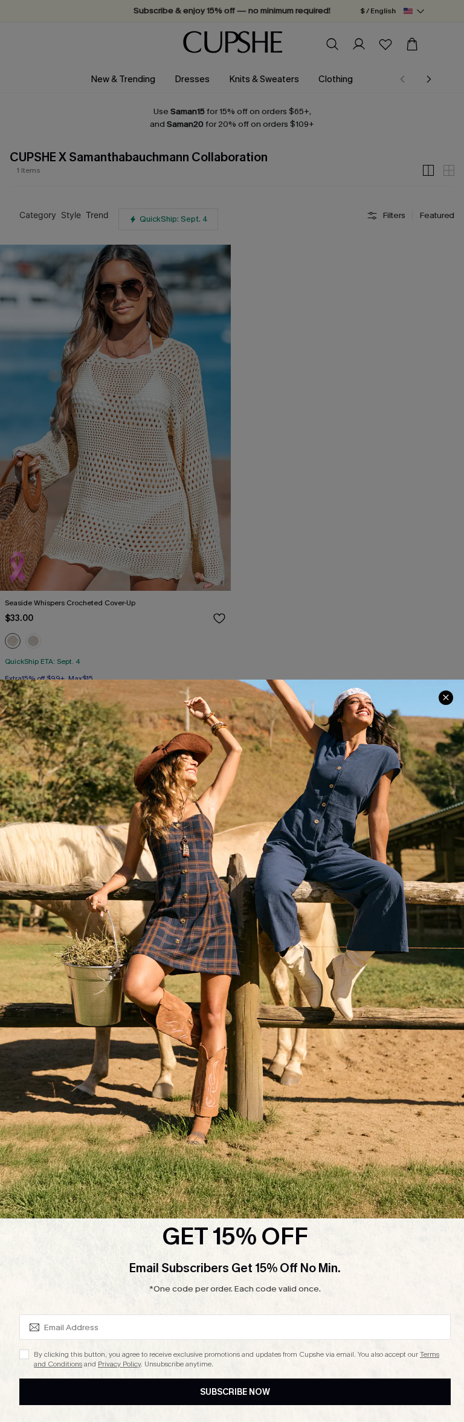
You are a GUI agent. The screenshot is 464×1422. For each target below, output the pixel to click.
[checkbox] (24, 1354)
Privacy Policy (119, 1364)
